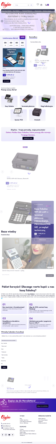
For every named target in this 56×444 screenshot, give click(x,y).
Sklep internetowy (26, 442)
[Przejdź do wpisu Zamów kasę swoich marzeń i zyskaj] (28, 253)
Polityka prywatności (42, 423)
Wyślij (4, 367)
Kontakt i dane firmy (24, 420)
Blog (21, 418)
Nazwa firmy (3, 360)
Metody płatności (42, 418)
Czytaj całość (50, 275)
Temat (2, 349)
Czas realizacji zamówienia (25, 421)
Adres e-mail (4, 346)
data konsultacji (5, 355)
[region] (14, 60)
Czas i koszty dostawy (43, 420)
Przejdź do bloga (5, 234)
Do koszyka (6, 81)
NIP (1, 363)
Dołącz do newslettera (42, 406)
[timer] (14, 43)
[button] (31, 5)
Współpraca (22, 435)
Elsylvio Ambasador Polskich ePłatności (28, 433)
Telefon (3, 357)
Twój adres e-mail (5, 406)
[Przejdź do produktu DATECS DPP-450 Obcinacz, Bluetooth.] (25, 162)
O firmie (21, 429)
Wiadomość (4, 352)
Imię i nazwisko (4, 343)
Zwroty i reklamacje (24, 423)
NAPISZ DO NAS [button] (28, 138)
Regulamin (40, 421)
